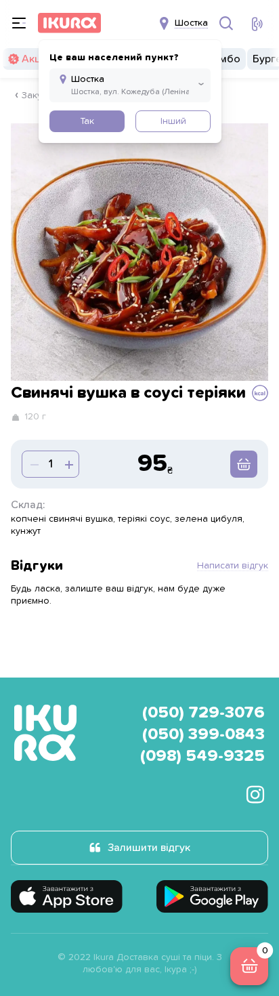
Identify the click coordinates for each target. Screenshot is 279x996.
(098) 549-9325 (202, 756)
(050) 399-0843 (203, 734)
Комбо (223, 59)
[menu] (19, 23)
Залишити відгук (149, 847)
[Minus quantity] (68, 464)
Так (87, 121)
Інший (173, 121)
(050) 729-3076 (203, 713)
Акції (33, 59)
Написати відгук (232, 565)
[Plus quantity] (33, 464)
